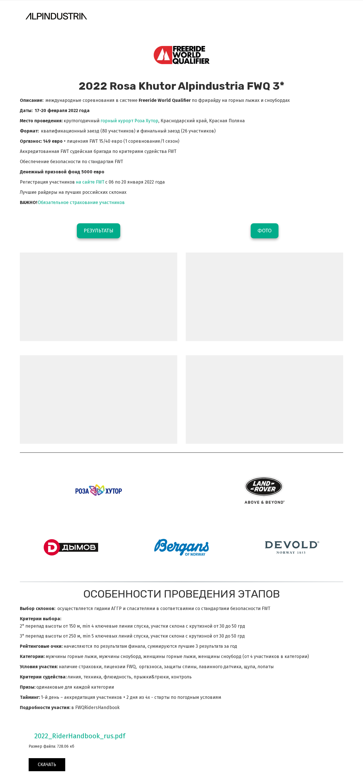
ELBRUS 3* (248, 16)
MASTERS (218, 16)
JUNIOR (164, 16)
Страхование (282, 16)
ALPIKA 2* (190, 16)
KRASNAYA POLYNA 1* (126, 16)
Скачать (47, 764)
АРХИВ (313, 16)
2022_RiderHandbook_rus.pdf (79, 736)
